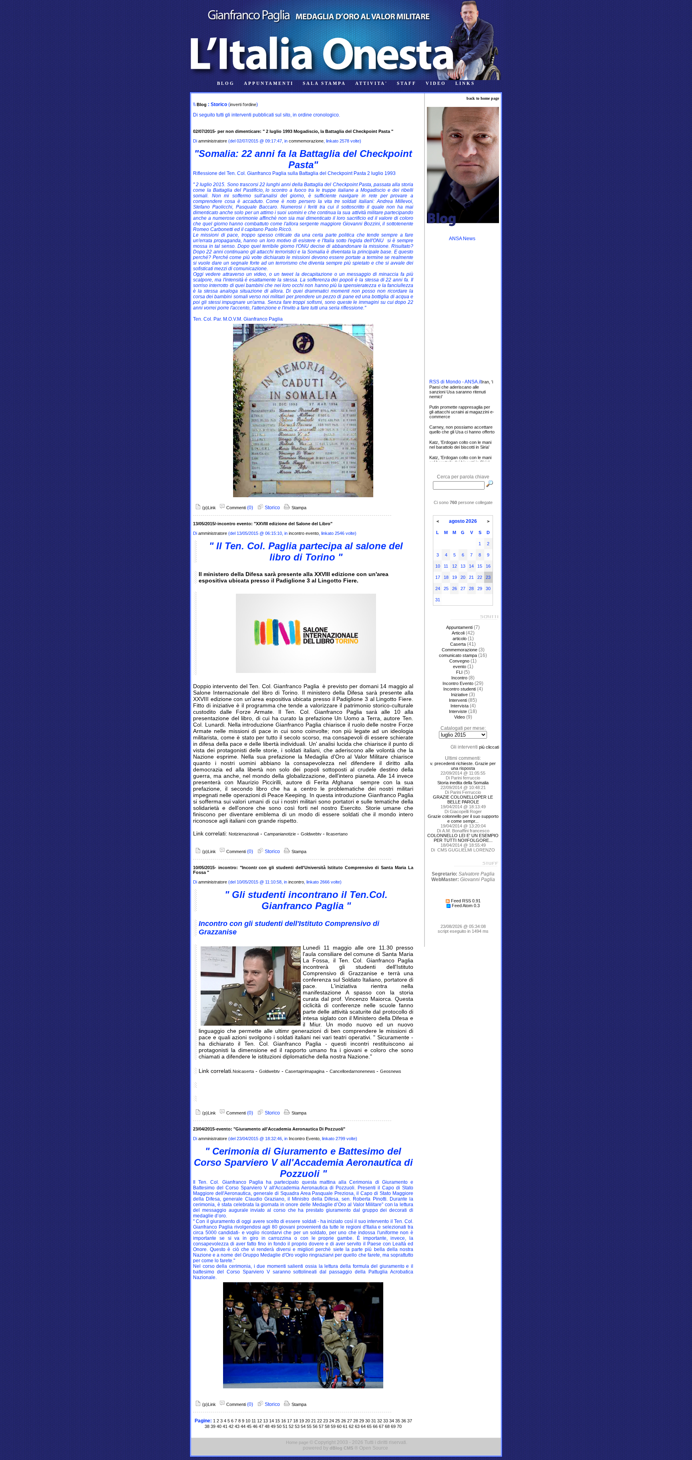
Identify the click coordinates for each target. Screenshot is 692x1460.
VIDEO (436, 83)
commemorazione (306, 141)
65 (369, 1426)
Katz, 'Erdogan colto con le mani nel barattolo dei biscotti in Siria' (460, 461)
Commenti (235, 507)
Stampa (298, 507)
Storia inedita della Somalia (463, 782)
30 (367, 1420)
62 (351, 1426)
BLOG (226, 83)
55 (309, 1426)
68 (387, 1426)
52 (291, 1426)
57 (321, 1426)
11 (253, 1420)
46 (255, 1426)
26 (343, 1420)
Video (459, 717)
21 (313, 1420)
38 (207, 1426)
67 (381, 1426)
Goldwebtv (312, 833)
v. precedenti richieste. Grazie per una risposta (463, 766)
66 (375, 1426)
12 (259, 1420)
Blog (202, 104)
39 (213, 1426)
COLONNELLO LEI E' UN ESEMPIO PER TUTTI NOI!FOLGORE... (463, 838)
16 (283, 1420)
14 (271, 1420)
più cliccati (489, 747)
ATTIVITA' (371, 83)
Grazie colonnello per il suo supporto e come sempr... (463, 818)
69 (393, 1426)
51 (285, 1426)
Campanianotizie (280, 833)
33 (385, 1420)
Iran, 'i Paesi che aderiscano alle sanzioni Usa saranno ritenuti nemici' (461, 375)
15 (277, 1420)
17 (289, 1420)
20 (307, 1420)
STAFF (406, 83)
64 (363, 1426)
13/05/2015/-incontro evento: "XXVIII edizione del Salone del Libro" (262, 523)
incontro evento (304, 533)
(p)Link (208, 507)
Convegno (459, 661)
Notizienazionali (244, 833)
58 (327, 1426)
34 (391, 1420)
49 (273, 1426)
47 (261, 1426)
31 (373, 1420)
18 (295, 1420)
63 (357, 1426)
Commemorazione (459, 649)
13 (265, 1420)
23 (325, 1420)
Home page (297, 1442)
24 (331, 1420)
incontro (296, 882)
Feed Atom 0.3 (465, 905)
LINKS (465, 83)
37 (409, 1420)
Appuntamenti (459, 627)
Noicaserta (243, 1071)
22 (319, 1420)
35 (397, 1420)
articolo (460, 638)
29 (361, 1420)
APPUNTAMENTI (269, 83)
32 (379, 1420)
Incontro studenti (459, 689)
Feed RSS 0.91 (465, 900)
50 (279, 1426)
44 (243, 1426)
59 (333, 1426)
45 (249, 1426)
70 (399, 1426)
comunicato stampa (458, 655)
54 (303, 1426)
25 (337, 1420)
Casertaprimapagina (304, 1071)
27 (349, 1420)
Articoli (458, 633)
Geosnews (390, 1071)
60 (339, 1426)
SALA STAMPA (324, 83)
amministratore (212, 141)
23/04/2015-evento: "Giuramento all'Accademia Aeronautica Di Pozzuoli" (269, 1129)
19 (301, 1420)
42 (231, 1426)
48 (267, 1426)
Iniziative (459, 694)
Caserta (458, 644)
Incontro (459, 677)
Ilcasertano (336, 833)
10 (247, 1420)
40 (219, 1426)
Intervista (460, 705)
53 (297, 1426)
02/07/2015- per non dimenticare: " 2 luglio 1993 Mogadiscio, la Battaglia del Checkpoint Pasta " (293, 131)
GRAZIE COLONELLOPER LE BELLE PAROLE (463, 799)
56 (315, 1426)
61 (345, 1426)
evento (459, 666)
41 (225, 1426)
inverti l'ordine (243, 104)
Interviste (458, 711)
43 (237, 1426)
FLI (459, 672)
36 (403, 1420)
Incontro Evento (304, 1138)
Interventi (458, 700)
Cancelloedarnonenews (353, 1071)
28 (355, 1420)
